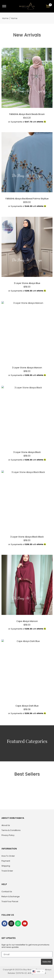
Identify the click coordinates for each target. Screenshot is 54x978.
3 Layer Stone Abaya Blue (27, 283)
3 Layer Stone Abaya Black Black (27, 536)
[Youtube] (25, 923)
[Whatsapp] (18, 923)
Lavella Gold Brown (29, 969)
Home (5, 18)
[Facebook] (5, 923)
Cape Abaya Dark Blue (27, 705)
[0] (48, 6)
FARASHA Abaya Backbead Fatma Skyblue (27, 198)
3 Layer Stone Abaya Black (27, 452)
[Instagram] (11, 923)
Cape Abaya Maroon (27, 621)
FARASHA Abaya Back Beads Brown (27, 114)
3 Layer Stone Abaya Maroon (27, 367)
